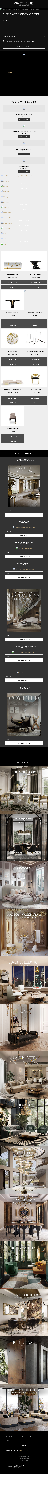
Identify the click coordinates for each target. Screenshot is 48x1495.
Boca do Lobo (12, 277)
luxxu (13, 431)
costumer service (24, 1458)
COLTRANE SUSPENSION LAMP (35, 351)
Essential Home (13, 393)
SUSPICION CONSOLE (12, 312)
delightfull (35, 354)
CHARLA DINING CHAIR (12, 428)
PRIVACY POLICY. (23, 1450)
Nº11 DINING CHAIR (35, 389)
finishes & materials (24, 1456)
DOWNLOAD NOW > (24, 119)
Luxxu (13, 315)
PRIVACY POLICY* (29, 41)
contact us (24, 1460)
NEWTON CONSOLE (35, 274)
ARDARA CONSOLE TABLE (35, 312)
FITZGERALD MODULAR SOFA (12, 389)
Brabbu (35, 315)
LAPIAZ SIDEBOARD (12, 274)
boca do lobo (35, 393)
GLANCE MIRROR (12, 351)
